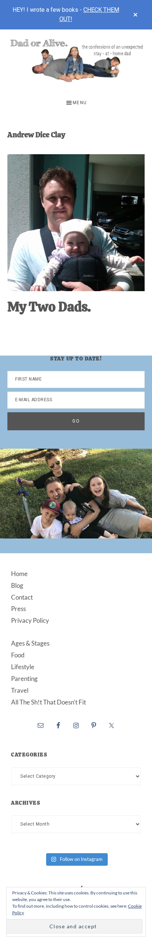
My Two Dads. (49, 306)
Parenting (24, 678)
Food (18, 655)
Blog (17, 585)
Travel (19, 690)
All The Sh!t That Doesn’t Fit (48, 702)
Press (18, 608)
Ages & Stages (30, 643)
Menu (80, 102)
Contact (22, 597)
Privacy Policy (30, 620)
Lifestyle (22, 667)
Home (19, 574)
